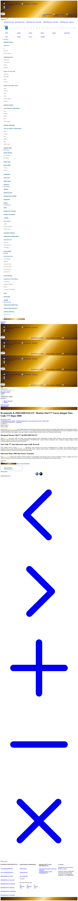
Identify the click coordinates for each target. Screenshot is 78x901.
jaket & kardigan (7, 98)
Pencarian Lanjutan (5, 392)
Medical (5, 286)
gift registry (35, 3)
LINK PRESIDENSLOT (7, 868)
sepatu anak (6, 76)
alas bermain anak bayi (10, 308)
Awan (30, 36)
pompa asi (6, 242)
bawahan (5, 90)
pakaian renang (8, 105)
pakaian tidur (6, 59)
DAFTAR (58, 337)
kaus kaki (6, 81)
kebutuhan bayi (8, 57)
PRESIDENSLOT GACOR (7, 880)
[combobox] (8, 390)
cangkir (5, 223)
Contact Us (69, 15)
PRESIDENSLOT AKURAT (8, 895)
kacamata (6, 50)
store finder (55, 22)
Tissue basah (6, 281)
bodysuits (6, 67)
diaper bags (7, 181)
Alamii (42, 33)
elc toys (5, 316)
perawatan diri (7, 271)
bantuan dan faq (23, 872)
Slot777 (6, 438)
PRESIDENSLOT (12, 429)
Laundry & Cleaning (8, 284)
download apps (16, 3)
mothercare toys (7, 314)
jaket (5, 118)
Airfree (30, 33)
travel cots (7, 177)
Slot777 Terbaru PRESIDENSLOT (8, 468)
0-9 (74, 28)
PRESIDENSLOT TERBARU (8, 891)
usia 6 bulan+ (6, 158)
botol (5, 207)
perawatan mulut (7, 269)
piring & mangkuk (8, 226)
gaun (5, 93)
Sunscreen (6, 261)
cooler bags (6, 247)
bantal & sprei (8, 192)
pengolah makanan (9, 233)
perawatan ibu (8, 275)
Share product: (4, 471)
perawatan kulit (7, 259)
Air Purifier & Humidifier (9, 289)
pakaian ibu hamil (9, 125)
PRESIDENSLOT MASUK (7, 887)
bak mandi (7, 296)
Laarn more (19, 422)
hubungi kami (23, 868)
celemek (6, 218)
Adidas (18, 33)
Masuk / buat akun (8, 401)
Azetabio (43, 36)
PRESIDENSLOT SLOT (7, 876)
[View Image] (1, 860)
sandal (5, 79)
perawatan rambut (7, 266)
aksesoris (5, 101)
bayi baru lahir (7, 155)
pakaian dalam (7, 121)
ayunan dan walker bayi (11, 305)
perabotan (7, 199)
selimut (6, 189)
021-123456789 (23, 876)
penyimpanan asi (7, 245)
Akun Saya (3, 321)
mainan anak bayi (9, 311)
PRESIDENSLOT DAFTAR (8, 883)
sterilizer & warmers (10, 211)
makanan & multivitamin (11, 236)
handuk (6, 300)
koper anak (7, 161)
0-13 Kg (5, 167)
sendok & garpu (7, 229)
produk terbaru (8, 42)
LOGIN (41, 337)
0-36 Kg (5, 170)
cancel (2, 393)
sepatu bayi (6, 74)
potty (5, 293)
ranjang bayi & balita (10, 196)
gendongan (7, 174)
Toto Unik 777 (21, 447)
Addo (6, 33)
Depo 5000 (6, 456)
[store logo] (12, 19)
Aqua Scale (67, 33)
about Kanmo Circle (20, 22)
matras (6, 203)
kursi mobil (7, 165)
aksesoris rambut (7, 53)
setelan (5, 96)
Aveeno (19, 36)
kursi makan (7, 251)
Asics (6, 36)
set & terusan (6, 62)
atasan (5, 88)
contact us (71, 22)
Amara (54, 33)
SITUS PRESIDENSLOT (7, 872)
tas (4, 48)
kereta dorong (8, 152)
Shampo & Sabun (7, 264)
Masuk (2, 323)
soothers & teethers (9, 214)
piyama (5, 65)
